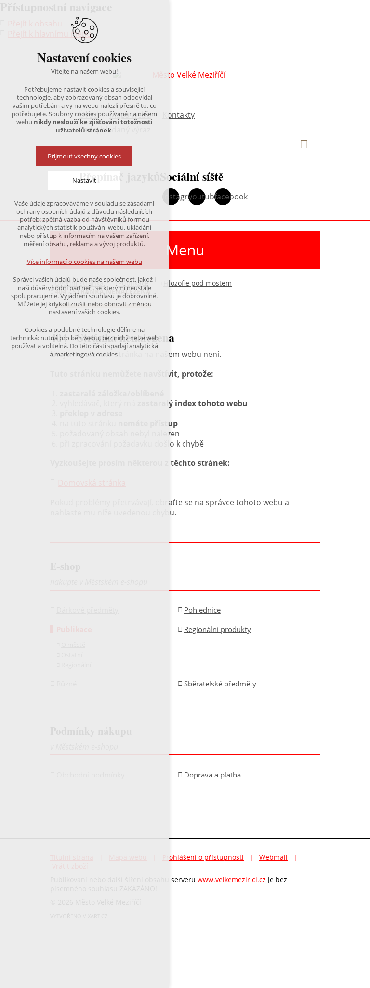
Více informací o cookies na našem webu (84, 261)
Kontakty (178, 114)
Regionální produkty (217, 629)
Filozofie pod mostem (197, 283)
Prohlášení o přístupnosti (203, 857)
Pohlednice (202, 610)
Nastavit (84, 180)
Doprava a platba (212, 774)
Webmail (273, 857)
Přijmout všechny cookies (84, 156)
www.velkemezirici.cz (232, 879)
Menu (185, 250)
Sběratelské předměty (220, 683)
